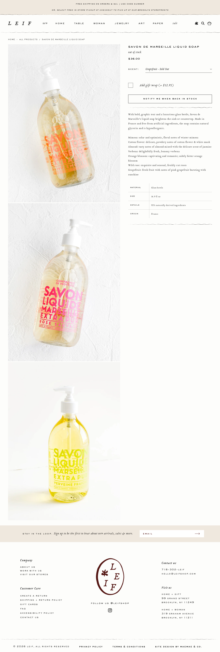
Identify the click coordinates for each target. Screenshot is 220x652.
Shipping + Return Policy (41, 600)
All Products (28, 39)
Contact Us (29, 617)
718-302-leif (173, 570)
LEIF (30, 647)
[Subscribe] (199, 533)
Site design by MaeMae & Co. (178, 647)
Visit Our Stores (34, 574)
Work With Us (31, 570)
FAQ (23, 608)
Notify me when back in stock (170, 99)
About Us (27, 567)
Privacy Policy (91, 647)
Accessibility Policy (37, 613)
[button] (64, 23)
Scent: (133, 69)
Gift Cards (29, 604)
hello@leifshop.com (179, 574)
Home (11, 39)
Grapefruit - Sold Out (157, 69)
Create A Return (34, 596)
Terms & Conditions (128, 647)
